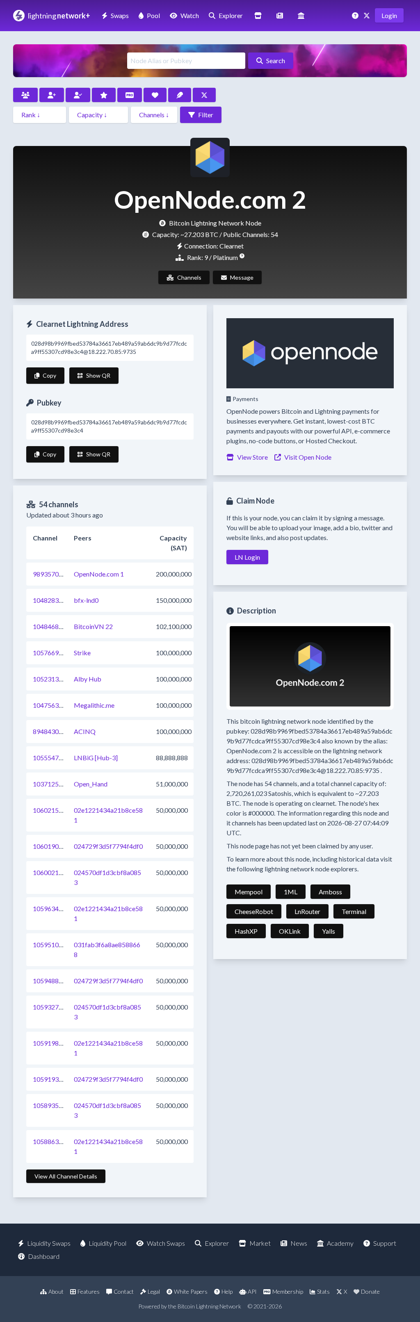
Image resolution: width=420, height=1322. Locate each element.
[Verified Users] (78, 95)
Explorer (231, 15)
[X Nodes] (204, 95)
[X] (367, 15)
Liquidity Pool (107, 1243)
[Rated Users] (104, 95)
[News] (280, 15)
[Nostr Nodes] (179, 95)
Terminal (354, 911)
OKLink (290, 931)
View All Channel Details (65, 1176)
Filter (205, 115)
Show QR (98, 375)
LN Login (247, 557)
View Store (252, 457)
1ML (290, 892)
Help (227, 1291)
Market (260, 1243)
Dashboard (43, 1256)
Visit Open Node (307, 457)
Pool (153, 15)
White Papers (191, 1291)
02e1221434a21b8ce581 (108, 815)
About (56, 1291)
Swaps (120, 15)
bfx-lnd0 (86, 600)
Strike (82, 652)
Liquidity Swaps (49, 1243)
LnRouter (307, 911)
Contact (124, 1291)
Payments (245, 398)
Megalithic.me (94, 705)
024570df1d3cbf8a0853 (107, 877)
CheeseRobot (254, 911)
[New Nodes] (51, 95)
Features (89, 1291)
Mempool (248, 892)
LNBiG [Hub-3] (96, 757)
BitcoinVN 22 (93, 626)
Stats (323, 1291)
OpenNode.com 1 (99, 574)
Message (241, 277)
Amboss (330, 892)
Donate (370, 1291)
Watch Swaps (166, 1243)
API (252, 1291)
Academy (340, 1243)
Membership (287, 1291)
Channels (189, 277)
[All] (25, 95)
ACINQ (85, 731)
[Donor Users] (155, 95)
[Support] (356, 15)
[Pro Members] (129, 95)
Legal (154, 1291)
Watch (189, 15)
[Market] (258, 15)
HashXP (246, 931)
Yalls (328, 931)
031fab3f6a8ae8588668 (107, 949)
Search (275, 60)
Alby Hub (87, 679)
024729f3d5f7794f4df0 (108, 846)
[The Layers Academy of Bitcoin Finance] (301, 15)
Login (389, 15)
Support (384, 1243)
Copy (49, 375)
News (298, 1243)
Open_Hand (90, 784)
